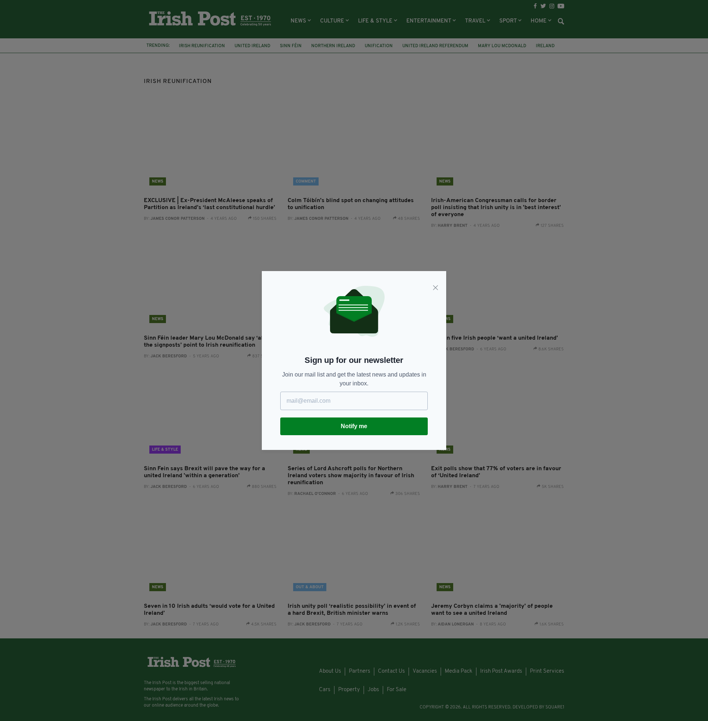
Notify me (354, 426)
